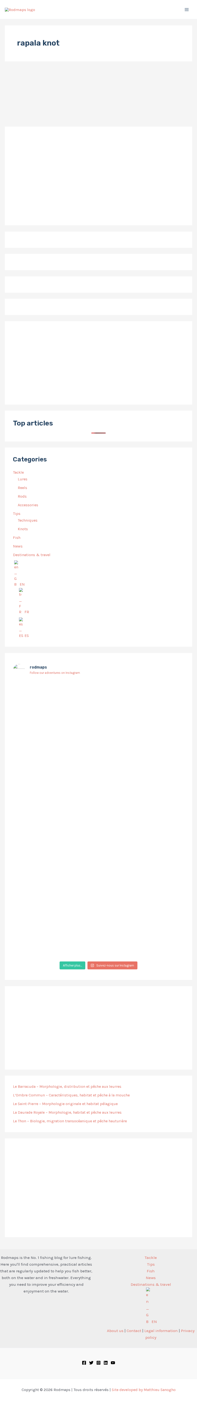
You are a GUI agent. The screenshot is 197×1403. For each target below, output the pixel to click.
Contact (134, 1330)
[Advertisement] (98, 362)
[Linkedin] (106, 1363)
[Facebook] (84, 1363)
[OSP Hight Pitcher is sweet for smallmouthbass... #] (156, 768)
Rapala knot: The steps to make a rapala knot (64, 110)
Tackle (18, 472)
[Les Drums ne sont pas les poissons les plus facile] (40, 817)
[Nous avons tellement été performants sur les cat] (98, 923)
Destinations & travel (31, 555)
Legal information (161, 1330)
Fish (16, 537)
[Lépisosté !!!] (40, 685)
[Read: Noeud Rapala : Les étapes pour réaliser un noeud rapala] (18, 96)
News (18, 546)
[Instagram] (98, 1363)
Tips (16, 513)
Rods (22, 496)
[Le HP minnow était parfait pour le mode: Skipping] (98, 697)
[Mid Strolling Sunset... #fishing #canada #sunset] (156, 907)
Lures (22, 479)
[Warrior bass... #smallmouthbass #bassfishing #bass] (40, 756)
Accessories (28, 505)
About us (115, 1330)
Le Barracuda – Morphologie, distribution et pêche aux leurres (67, 1086)
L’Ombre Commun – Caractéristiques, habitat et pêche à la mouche (71, 1095)
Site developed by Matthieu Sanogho (144, 1389)
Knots (23, 529)
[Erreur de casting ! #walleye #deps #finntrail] (98, 753)
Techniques (27, 520)
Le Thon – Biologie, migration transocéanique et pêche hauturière (70, 1121)
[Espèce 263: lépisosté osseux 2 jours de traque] (40, 926)
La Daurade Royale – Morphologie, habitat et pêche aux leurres (67, 1112)
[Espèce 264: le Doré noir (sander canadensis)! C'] (156, 821)
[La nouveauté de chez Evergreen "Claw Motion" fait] (98, 844)
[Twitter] (91, 1363)
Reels (22, 487)
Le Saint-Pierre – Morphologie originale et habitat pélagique (65, 1103)
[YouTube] (113, 1363)
